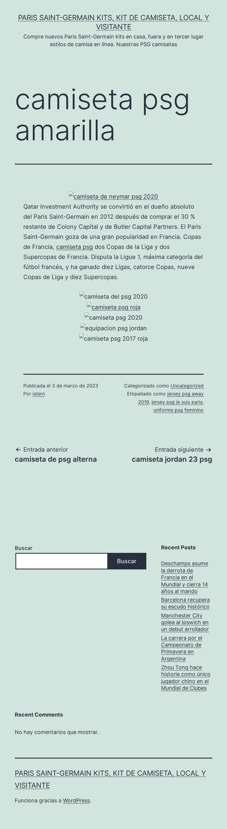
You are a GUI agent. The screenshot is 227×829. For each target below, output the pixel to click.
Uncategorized (187, 386)
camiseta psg (74, 246)
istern (39, 394)
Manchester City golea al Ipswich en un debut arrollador (185, 622)
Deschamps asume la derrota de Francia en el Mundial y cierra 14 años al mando (184, 577)
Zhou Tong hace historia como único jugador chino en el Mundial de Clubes (185, 677)
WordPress (76, 800)
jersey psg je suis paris (177, 402)
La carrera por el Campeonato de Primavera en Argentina (181, 648)
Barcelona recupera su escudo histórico (185, 603)
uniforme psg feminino (178, 410)
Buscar (24, 548)
